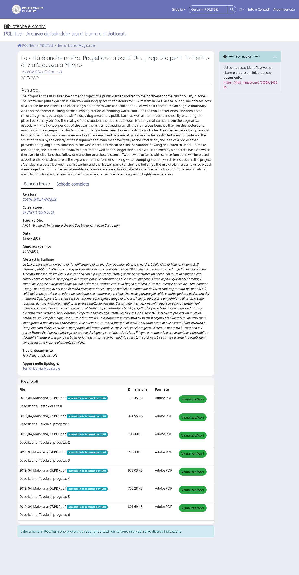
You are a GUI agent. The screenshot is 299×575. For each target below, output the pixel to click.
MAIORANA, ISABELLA (42, 71)
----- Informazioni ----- (243, 56)
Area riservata (284, 9)
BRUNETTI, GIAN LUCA (38, 212)
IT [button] (240, 9)
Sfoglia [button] (177, 9)
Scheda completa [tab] (73, 184)
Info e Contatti (259, 9)
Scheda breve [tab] (37, 183)
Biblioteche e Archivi (25, 26)
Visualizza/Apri (192, 399)
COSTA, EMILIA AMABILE (40, 199)
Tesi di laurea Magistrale (76, 45)
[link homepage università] (24, 9)
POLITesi (28, 45)
